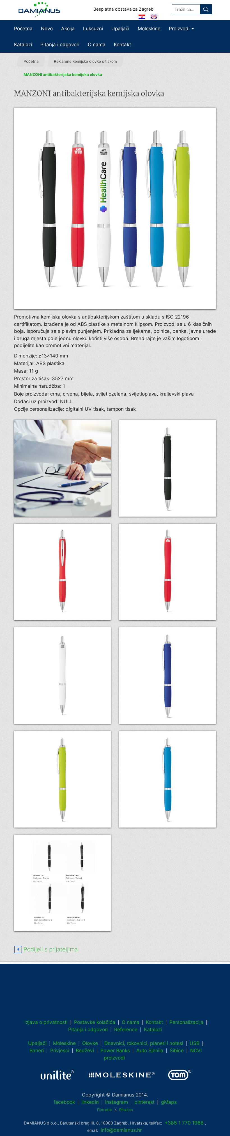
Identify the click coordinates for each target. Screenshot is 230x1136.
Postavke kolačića (94, 1022)
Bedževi (85, 1050)
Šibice (177, 1050)
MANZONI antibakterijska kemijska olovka (63, 75)
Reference (125, 1029)
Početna (23, 28)
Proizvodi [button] (180, 28)
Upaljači (120, 28)
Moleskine (149, 28)
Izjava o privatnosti (46, 1022)
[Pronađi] (206, 9)
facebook (64, 1102)
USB (194, 1043)
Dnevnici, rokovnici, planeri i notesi (143, 1043)
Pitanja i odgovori (59, 44)
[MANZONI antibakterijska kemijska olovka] (115, 209)
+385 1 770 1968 (184, 1123)
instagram (116, 1102)
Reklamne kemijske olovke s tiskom (85, 61)
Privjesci (59, 1050)
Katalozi (23, 44)
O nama (96, 44)
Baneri (36, 1050)
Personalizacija (186, 1022)
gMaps (169, 1102)
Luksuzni (93, 28)
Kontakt (122, 44)
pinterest (144, 1102)
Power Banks (115, 1050)
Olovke (90, 1043)
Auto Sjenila (149, 1050)
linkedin (90, 1102)
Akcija (68, 28)
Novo (47, 28)
